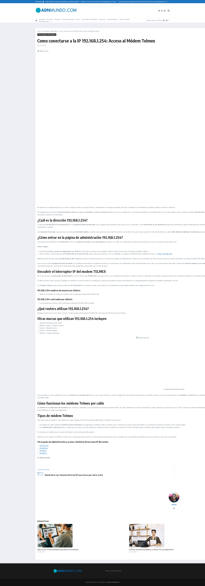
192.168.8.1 (43, 453)
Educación (102, 19)
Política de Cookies (110, 571)
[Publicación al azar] (163, 20)
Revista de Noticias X (113, 582)
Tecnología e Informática (89, 19)
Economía (50, 19)
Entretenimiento (112, 19)
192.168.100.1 (44, 448)
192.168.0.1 (43, 451)
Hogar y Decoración (68, 19)
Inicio (39, 31)
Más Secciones (44, 21)
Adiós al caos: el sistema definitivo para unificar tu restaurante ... (58, 549)
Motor (78, 19)
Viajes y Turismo (124, 19)
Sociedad (42, 19)
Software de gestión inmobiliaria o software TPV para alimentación (151, 549)
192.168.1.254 (44, 446)
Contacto (119, 571)
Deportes (57, 19)
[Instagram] (174, 508)
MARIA (174, 505)
